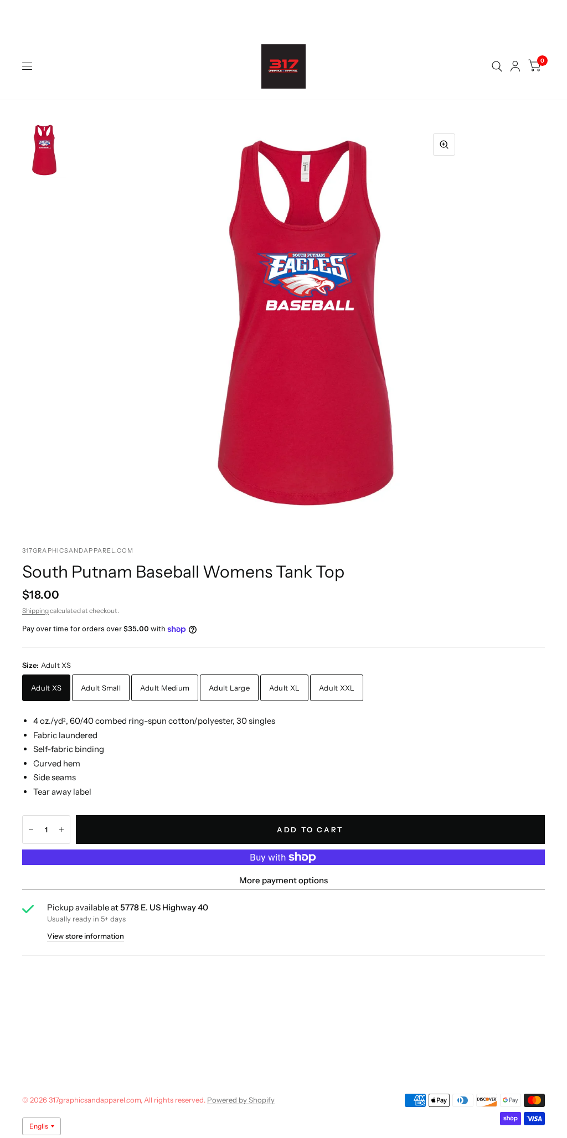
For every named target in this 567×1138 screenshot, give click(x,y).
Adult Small (101, 687)
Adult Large (229, 687)
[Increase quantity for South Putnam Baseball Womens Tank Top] (61, 829)
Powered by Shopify (241, 1099)
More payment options (283, 880)
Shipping (35, 610)
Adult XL (284, 687)
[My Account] (515, 66)
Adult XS (46, 687)
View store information (85, 936)
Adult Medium (164, 687)
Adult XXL (336, 687)
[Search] (497, 66)
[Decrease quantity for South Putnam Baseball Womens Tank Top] (31, 829)
